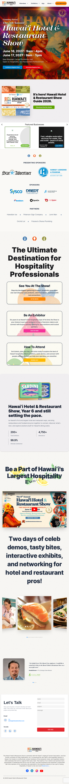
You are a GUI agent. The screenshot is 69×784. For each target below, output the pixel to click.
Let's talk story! (61, 3)
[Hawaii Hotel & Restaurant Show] (9, 3)
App (43, 3)
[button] (65, 615)
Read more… (45, 766)
